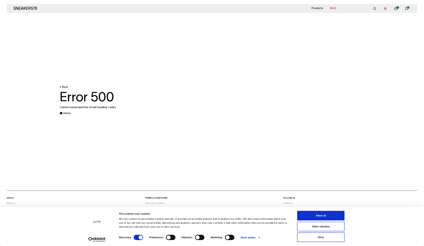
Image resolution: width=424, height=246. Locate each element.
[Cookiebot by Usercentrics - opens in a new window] (96, 239)
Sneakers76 (25, 9)
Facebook (287, 203)
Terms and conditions (155, 203)
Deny (321, 237)
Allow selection (321, 226)
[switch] (170, 237)
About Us (11, 203)
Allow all (321, 215)
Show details (248, 237)
